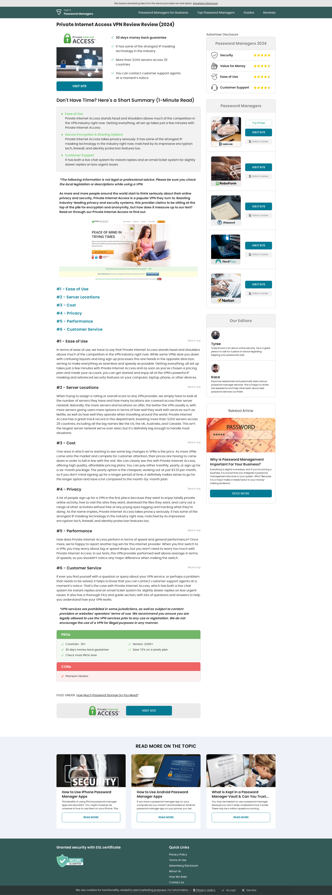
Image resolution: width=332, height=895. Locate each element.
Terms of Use (177, 860)
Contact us (176, 882)
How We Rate (178, 877)
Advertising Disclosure (183, 866)
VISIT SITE (79, 86)
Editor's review (260, 141)
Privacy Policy (178, 854)
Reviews (269, 12)
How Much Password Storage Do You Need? (107, 695)
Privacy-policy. (206, 890)
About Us (175, 871)
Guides (249, 12)
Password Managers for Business (163, 12)
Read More (91, 817)
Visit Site (149, 710)
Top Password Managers (216, 12)
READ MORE (240, 493)
